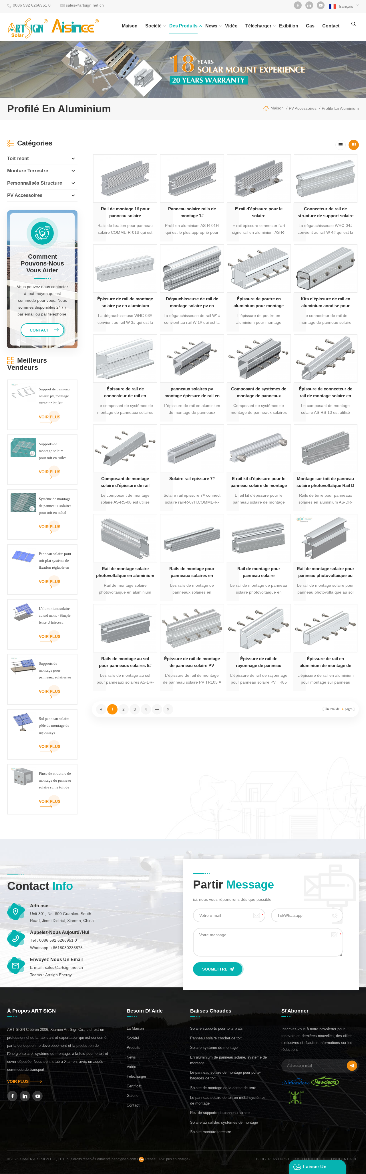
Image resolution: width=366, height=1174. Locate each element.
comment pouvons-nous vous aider (42, 263)
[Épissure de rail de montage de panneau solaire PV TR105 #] (192, 628)
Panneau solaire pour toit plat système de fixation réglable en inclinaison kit (55, 561)
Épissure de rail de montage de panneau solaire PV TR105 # (192, 662)
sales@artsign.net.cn (85, 5)
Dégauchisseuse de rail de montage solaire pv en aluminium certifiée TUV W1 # (192, 302)
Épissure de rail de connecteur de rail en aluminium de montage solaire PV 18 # (125, 392)
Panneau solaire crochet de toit (216, 1038)
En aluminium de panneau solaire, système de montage (228, 1060)
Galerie (132, 1095)
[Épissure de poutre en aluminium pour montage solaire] (259, 268)
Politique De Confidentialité (331, 1159)
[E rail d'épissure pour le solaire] (259, 178)
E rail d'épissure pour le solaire (259, 212)
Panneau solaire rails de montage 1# (192, 212)
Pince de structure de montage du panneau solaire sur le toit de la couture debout (55, 781)
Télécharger (258, 25)
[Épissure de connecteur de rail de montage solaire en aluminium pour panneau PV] (325, 358)
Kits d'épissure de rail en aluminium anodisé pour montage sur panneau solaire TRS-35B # (326, 302)
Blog (261, 1159)
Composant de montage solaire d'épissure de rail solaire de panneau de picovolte (125, 482)
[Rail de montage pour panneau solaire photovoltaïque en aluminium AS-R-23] (259, 538)
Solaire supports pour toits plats (216, 1028)
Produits (133, 1047)
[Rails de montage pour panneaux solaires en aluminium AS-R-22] (192, 538)
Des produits (183, 25)
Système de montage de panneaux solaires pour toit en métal (55, 506)
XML (297, 1159)
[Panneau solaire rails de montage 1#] (192, 178)
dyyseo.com (127, 1159)
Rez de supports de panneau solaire (220, 1113)
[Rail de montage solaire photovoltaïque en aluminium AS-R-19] (125, 538)
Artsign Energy (58, 975)
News (211, 25)
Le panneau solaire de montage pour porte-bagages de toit (225, 1075)
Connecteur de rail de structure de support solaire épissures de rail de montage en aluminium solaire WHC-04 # (325, 212)
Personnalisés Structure (34, 183)
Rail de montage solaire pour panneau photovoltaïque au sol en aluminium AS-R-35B (325, 572)
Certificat (134, 1086)
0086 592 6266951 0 (32, 5)
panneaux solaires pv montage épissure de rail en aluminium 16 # (192, 392)
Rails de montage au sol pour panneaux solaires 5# (125, 662)
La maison (135, 1028)
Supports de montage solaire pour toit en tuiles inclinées (52, 451)
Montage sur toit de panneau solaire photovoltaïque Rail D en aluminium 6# (325, 482)
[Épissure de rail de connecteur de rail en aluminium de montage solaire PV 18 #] (125, 358)
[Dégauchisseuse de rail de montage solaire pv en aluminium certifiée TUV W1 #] (192, 268)
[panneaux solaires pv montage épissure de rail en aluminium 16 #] (192, 358)
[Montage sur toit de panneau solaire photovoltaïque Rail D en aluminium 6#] (325, 448)
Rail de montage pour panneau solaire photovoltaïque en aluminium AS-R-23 (259, 572)
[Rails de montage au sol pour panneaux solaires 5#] (125, 628)
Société (153, 25)
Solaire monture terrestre (210, 1132)
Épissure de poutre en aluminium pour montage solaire (259, 302)
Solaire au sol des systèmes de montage (224, 1122)
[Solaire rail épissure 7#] (192, 448)
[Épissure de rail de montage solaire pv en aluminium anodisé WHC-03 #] (125, 268)
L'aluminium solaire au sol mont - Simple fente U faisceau (55, 615)
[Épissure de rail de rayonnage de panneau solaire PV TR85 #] (259, 628)
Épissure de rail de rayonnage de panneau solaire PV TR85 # (258, 662)
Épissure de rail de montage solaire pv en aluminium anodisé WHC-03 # (125, 302)
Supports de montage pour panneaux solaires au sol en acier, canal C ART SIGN (55, 671)
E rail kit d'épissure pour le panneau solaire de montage (258, 482)
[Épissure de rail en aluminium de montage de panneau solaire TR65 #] (325, 628)
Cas (310, 25)
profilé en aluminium (340, 108)
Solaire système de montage (214, 1047)
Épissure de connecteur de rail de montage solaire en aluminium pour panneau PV (325, 392)
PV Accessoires (303, 108)
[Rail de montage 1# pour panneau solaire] (125, 178)
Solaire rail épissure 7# (192, 478)
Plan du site (280, 1159)
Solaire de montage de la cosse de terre (223, 1088)
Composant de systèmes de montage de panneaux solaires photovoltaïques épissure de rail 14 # (258, 392)
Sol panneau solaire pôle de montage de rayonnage (54, 725)
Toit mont (18, 158)
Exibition (288, 25)
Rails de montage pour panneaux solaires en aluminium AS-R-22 (191, 572)
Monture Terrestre (27, 170)
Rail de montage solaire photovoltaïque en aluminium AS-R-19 (125, 572)
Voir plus (49, 417)
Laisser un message (315, 1169)
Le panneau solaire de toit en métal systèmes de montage (228, 1100)
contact (330, 25)
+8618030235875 (67, 947)
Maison (130, 25)
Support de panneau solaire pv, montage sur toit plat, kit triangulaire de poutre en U (54, 396)
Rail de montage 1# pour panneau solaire (125, 212)
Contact (133, 1105)
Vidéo (231, 25)
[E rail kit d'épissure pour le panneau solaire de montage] (259, 448)
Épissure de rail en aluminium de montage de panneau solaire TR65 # (325, 662)
